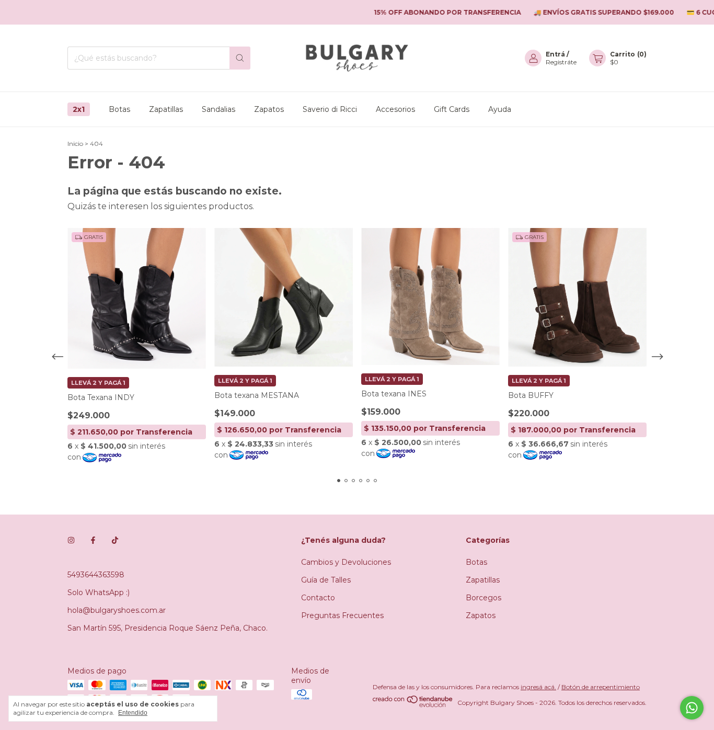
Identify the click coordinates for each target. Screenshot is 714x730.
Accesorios (395, 109)
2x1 (79, 109)
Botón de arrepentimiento (600, 687)
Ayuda (499, 109)
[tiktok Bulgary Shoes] (115, 540)
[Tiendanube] (413, 705)
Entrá (555, 54)
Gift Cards (451, 109)
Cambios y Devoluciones (346, 562)
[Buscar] (239, 58)
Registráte (561, 62)
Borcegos (483, 597)
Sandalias (218, 109)
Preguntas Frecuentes (342, 615)
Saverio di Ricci (330, 109)
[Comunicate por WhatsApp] (692, 708)
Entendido (132, 712)
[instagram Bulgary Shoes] (71, 540)
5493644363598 (95, 574)
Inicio (75, 143)
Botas (119, 109)
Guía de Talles (326, 580)
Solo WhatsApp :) (98, 592)
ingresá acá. (538, 687)
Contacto (318, 597)
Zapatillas (166, 109)
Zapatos (269, 109)
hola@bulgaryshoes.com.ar (116, 610)
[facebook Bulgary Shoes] (93, 540)
